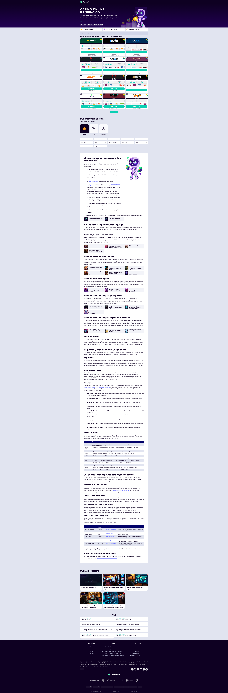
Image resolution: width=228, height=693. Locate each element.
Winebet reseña (91, 71)
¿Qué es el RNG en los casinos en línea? (112, 653)
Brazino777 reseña (136, 71)
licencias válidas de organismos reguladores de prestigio (97, 387)
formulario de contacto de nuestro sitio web (107, 558)
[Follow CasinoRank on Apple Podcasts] (146, 669)
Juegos (122, 1)
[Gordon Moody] (129, 680)
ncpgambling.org (109, 533)
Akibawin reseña (91, 90)
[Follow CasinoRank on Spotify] (144, 669)
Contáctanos (135, 649)
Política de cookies (115, 691)
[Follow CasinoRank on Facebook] (132, 669)
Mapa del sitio (134, 691)
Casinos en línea (114, 1)
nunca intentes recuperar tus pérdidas (121, 490)
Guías (140, 1)
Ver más (113, 111)
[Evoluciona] (113, 680)
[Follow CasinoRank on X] (138, 669)
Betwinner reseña (91, 54)
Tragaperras (91, 653)
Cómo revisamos (135, 651)
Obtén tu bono (91, 52)
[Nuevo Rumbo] (122, 680)
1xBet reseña (136, 54)
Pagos (134, 1)
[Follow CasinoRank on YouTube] (141, 669)
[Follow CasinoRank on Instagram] (135, 669)
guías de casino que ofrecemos (133, 231)
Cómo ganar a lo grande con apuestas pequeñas (113, 651)
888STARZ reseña (114, 90)
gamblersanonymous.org (111, 529)
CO (81, 669)
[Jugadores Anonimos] (103, 680)
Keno (91, 649)
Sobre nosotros (135, 647)
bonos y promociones (93, 181)
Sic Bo (91, 651)
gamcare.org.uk (109, 540)
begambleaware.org (110, 536)
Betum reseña (114, 71)
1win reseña (114, 54)
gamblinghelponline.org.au (111, 543)
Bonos (128, 1)
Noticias (146, 1)
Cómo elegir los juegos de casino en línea (112, 649)
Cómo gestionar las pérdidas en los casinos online (112, 655)
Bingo (91, 647)
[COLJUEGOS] (95, 680)
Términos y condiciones (96, 691)
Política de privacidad (135, 655)
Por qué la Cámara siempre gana (112, 647)
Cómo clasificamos (135, 653)
